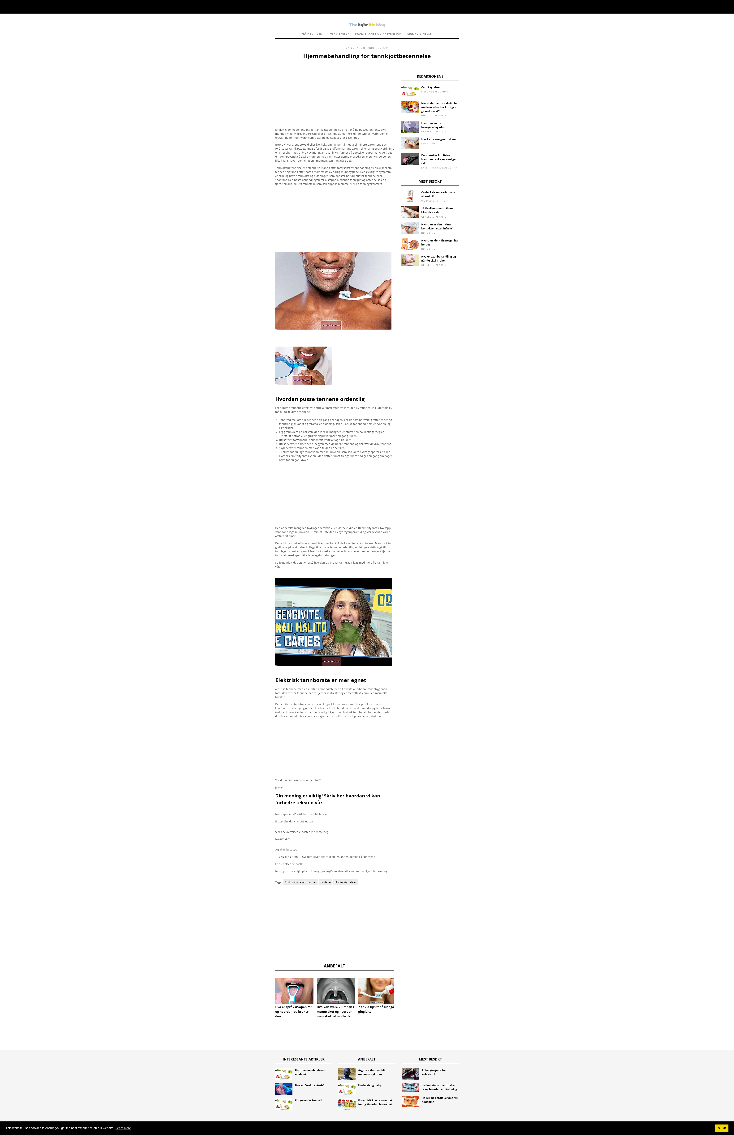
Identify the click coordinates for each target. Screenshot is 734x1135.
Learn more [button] (123, 1128)
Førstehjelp (339, 33)
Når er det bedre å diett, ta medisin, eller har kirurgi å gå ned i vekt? (439, 107)
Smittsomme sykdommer (301, 882)
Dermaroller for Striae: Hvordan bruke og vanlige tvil (438, 159)
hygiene (326, 882)
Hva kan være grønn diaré (438, 139)
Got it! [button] (722, 1128)
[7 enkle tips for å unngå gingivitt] (377, 991)
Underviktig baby (369, 1085)
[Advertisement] (334, 89)
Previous (269, 988)
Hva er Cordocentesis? (310, 1085)
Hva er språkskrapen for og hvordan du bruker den (293, 1011)
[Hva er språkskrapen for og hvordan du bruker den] (294, 991)
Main (348, 47)
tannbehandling (367, 47)
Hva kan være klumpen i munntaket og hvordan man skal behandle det (335, 1011)
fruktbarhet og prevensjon (378, 33)
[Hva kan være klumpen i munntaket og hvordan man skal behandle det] (336, 991)
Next (399, 988)
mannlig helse (419, 33)
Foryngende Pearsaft (308, 1100)
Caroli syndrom (431, 87)
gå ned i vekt (313, 33)
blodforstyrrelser (345, 882)
